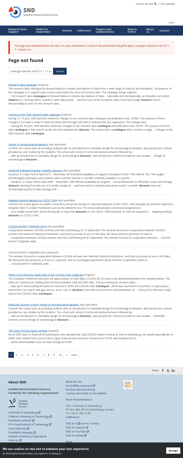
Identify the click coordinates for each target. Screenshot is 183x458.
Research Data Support (17, 30)
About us (150, 30)
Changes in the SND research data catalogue (34, 114)
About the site (74, 381)
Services (67, 30)
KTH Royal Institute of (28, 424)
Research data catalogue (22, 84)
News (69, 441)
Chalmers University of (28, 416)
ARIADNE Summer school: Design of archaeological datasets (43, 304)
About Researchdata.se (79, 399)
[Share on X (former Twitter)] (168, 370)
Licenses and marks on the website (86, 393)
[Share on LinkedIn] (173, 370)
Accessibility (79, 385)
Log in (171, 22)
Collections (84, 30)
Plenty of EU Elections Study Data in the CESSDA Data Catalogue (46, 275)
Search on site (144, 4)
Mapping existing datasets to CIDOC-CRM (32, 200)
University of (22, 412)
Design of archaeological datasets (28, 144)
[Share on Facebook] (162, 370)
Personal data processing (80, 389)
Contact (164, 30)
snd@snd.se (72, 417)
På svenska (168, 4)
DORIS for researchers (43, 30)
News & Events (132, 30)
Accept (173, 450)
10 (61, 355)
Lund (17, 428)
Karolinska (19, 420)
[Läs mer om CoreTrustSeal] (128, 384)
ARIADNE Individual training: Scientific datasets (35, 170)
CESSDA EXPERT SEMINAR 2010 (27, 226)
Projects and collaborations (105, 30)
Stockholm (20, 432)
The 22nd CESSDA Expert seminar (28, 330)
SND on (71, 423)
